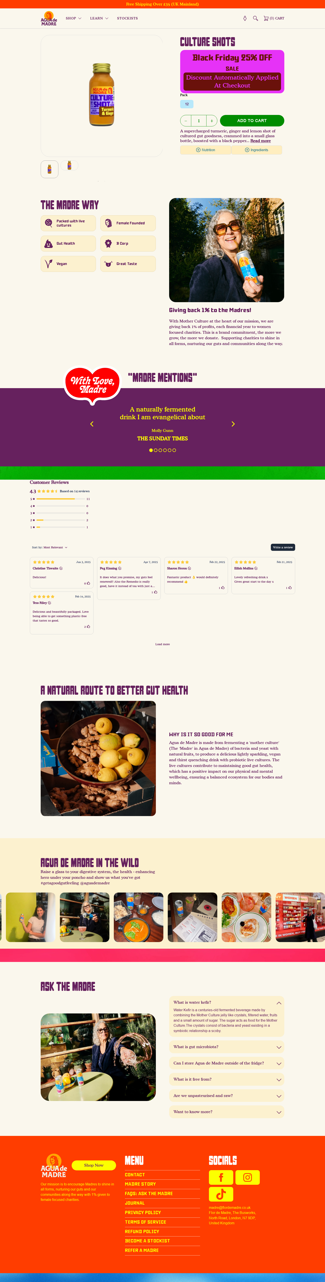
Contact (135, 1174)
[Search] (255, 18)
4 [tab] (165, 450)
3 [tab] (160, 450)
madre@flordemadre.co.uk (229, 1207)
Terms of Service (145, 1222)
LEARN (96, 18)
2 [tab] (105, 181)
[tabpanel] (49, 169)
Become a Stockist (147, 1241)
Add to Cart (252, 120)
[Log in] (245, 18)
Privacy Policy (143, 1212)
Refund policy (142, 1231)
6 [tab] (174, 450)
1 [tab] (98, 181)
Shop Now (93, 1165)
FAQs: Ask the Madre (149, 1193)
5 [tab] (169, 450)
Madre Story (140, 1184)
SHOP (71, 18)
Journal (135, 1203)
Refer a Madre (142, 1250)
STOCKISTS (127, 18)
